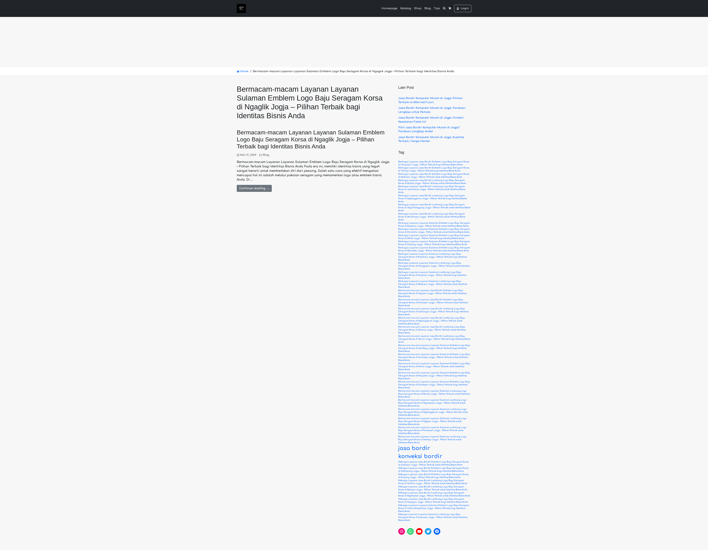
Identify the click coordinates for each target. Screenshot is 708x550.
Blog (427, 8)
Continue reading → (254, 188)
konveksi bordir (420, 456)
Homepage (389, 8)
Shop (417, 8)
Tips (437, 8)
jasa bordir (414, 448)
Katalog (405, 8)
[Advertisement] (354, 39)
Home (244, 71)
